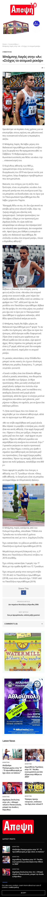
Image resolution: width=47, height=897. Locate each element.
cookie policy (14, 887)
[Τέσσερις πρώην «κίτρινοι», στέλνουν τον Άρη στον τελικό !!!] (35, 788)
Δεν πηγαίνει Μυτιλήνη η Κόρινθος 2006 (23, 604)
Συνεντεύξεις (7, 52)
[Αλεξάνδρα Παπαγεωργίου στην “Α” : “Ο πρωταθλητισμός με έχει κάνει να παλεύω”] (12, 754)
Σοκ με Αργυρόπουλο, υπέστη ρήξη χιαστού (23, 615)
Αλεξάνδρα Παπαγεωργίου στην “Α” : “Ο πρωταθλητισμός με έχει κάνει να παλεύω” (12, 769)
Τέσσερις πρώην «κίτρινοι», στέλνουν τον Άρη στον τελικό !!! (34, 801)
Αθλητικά (6, 762)
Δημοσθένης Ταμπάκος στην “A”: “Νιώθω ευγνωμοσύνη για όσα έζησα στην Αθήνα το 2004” (34, 772)
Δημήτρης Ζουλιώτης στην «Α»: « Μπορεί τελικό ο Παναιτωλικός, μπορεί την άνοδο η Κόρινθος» (12, 805)
